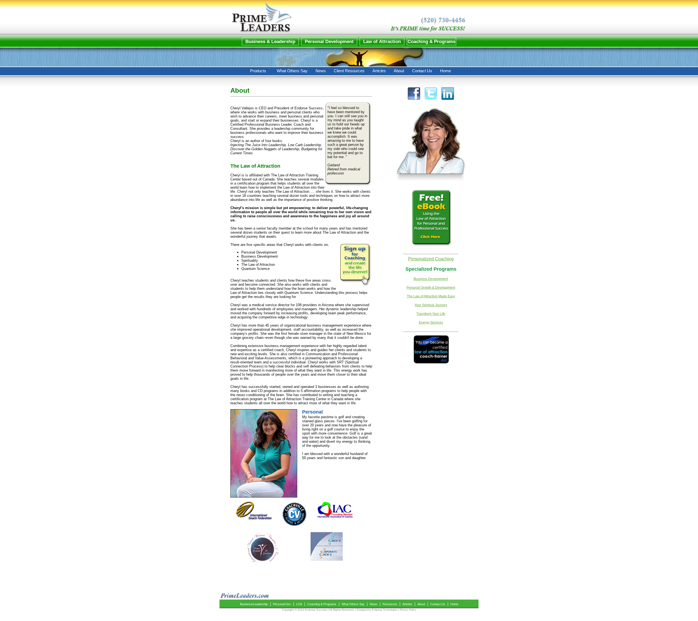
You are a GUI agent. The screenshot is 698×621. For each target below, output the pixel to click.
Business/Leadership (254, 604)
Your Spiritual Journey (430, 305)
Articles (407, 604)
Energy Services (431, 322)
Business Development (431, 279)
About (421, 604)
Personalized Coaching (431, 259)
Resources (390, 604)
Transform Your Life (430, 314)
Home (454, 604)
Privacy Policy (408, 609)
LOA (299, 604)
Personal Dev (282, 604)
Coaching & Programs (321, 604)
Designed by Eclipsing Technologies (377, 609)
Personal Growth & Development (431, 288)
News (373, 604)
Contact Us (437, 604)
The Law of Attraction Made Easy (431, 296)
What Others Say (353, 604)
